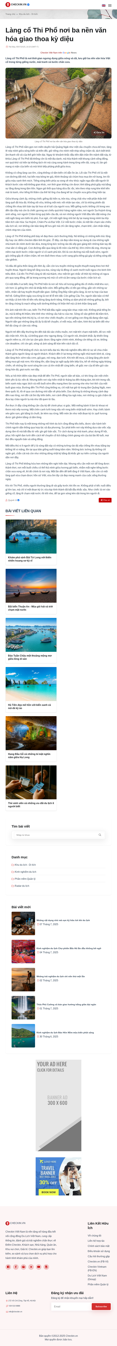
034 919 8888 (14, 1306)
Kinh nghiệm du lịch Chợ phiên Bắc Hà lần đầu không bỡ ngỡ (69, 948)
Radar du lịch (22, 886)
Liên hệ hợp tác (96, 1241)
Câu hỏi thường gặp (99, 1256)
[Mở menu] (110, 5)
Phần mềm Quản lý (25, 879)
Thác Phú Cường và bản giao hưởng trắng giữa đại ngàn (66, 1004)
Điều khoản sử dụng (99, 1251)
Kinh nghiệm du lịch (25, 872)
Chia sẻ (100, 132)
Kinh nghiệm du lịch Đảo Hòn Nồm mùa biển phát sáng (65, 1032)
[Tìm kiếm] (100, 835)
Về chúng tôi (94, 1235)
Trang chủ (10, 14)
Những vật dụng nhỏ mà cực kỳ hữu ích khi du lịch (63, 920)
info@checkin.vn (15, 1312)
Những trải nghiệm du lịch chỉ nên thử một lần (61, 976)
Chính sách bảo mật (98, 1246)
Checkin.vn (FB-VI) (98, 1261)
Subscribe (101, 1306)
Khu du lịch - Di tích (28, 14)
